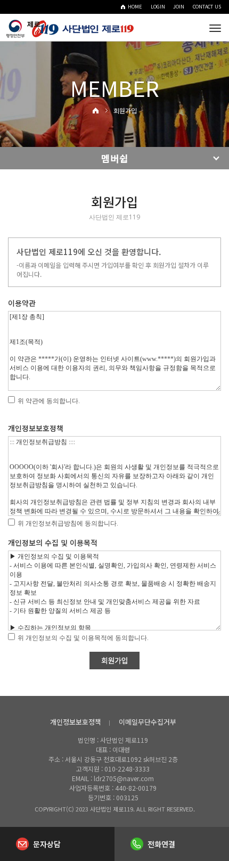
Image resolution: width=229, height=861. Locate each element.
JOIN (178, 6)
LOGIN (158, 6)
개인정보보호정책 (75, 722)
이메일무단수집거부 (147, 722)
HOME (135, 6)
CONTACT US (207, 6)
